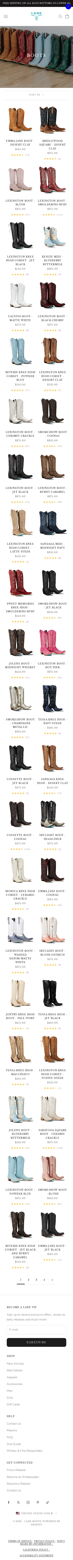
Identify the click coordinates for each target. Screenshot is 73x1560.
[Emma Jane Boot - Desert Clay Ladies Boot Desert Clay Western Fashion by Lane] (20, 119)
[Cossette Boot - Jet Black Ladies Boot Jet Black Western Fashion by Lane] (20, 758)
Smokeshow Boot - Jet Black (52, 605)
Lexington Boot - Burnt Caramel (52, 490)
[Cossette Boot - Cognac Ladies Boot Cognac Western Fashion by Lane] (20, 814)
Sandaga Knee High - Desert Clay (52, 781)
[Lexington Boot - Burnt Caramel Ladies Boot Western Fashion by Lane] (52, 466)
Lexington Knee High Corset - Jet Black (20, 260)
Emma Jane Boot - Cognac (52, 893)
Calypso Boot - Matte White (20, 318)
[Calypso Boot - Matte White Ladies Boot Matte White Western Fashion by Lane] (20, 295)
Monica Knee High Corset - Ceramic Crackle (20, 895)
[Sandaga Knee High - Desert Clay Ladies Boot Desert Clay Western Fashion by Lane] (52, 758)
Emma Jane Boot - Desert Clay (20, 143)
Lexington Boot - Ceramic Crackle (20, 434)
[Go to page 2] (52, 1280)
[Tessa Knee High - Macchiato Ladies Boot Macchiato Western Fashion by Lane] (20, 1049)
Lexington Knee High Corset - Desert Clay (52, 376)
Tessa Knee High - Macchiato (20, 1072)
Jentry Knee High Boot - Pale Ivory (20, 1016)
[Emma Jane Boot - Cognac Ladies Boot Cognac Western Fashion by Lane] (52, 870)
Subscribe (36, 1342)
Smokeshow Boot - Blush (52, 1191)
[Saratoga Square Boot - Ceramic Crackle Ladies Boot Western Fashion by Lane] (52, 1109)
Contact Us (14, 1424)
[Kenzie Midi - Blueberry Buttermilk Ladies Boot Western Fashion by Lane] (52, 235)
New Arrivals (15, 1364)
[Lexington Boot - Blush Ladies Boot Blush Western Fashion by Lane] (20, 179)
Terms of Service (20, 1541)
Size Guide (14, 1444)
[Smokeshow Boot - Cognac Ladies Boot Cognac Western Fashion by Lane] (52, 411)
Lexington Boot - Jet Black (20, 490)
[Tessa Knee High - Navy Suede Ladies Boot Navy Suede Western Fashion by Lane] (52, 698)
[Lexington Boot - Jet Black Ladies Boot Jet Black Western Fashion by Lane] (20, 466)
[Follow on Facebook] (8, 1502)
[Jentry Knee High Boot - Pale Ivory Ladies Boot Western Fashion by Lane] (20, 993)
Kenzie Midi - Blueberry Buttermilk (52, 260)
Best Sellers (15, 1370)
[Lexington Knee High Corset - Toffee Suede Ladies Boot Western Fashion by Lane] (52, 1049)
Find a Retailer (16, 1470)
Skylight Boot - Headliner (52, 837)
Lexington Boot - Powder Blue (20, 1191)
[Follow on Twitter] (18, 1502)
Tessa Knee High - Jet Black (52, 1016)
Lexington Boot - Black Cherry (52, 318)
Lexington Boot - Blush (20, 202)
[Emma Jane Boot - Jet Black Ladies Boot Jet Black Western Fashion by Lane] (52, 1224)
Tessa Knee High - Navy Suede (52, 721)
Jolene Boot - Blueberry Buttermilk (20, 1134)
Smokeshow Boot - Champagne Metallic (20, 723)
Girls (10, 1398)
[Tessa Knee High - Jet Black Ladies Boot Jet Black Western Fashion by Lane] (52, 993)
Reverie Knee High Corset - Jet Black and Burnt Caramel (20, 1252)
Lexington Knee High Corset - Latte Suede (20, 548)
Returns (12, 1430)
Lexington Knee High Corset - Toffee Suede (52, 1074)
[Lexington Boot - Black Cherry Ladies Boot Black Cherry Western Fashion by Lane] (52, 295)
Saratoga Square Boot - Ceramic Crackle (53, 1134)
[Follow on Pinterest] (38, 1502)
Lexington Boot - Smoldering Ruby (52, 202)
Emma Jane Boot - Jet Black (52, 1248)
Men (10, 1391)
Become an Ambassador (23, 1477)
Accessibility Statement (37, 1555)
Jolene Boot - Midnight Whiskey (20, 665)
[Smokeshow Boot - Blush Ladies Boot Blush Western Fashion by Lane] (52, 1168)
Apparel (12, 1377)
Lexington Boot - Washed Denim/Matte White (20, 956)
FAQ (10, 1437)
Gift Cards (13, 1404)
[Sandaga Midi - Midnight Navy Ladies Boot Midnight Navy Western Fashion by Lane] (52, 522)
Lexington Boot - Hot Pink (52, 665)
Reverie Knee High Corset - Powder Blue (20, 376)
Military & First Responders (24, 1451)
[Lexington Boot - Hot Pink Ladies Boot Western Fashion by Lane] (52, 642)
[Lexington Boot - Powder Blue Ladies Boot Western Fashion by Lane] (20, 1168)
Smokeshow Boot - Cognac (52, 434)
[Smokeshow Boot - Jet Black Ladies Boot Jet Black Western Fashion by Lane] (52, 582)
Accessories (14, 1384)
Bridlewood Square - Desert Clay (52, 145)
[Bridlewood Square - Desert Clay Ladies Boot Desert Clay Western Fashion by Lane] (52, 119)
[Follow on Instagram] (28, 1502)
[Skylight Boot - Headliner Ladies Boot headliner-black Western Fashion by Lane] (52, 814)
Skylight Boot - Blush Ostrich (52, 952)
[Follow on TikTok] (47, 1502)
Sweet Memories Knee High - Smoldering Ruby (20, 607)
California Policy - (36, 1550)
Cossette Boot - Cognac (20, 837)
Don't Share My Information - (42, 1542)
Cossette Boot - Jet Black (20, 781)
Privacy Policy (44, 1541)
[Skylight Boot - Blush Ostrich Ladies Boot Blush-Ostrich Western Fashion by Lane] (52, 929)
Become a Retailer (19, 1484)
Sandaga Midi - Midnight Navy (52, 546)
